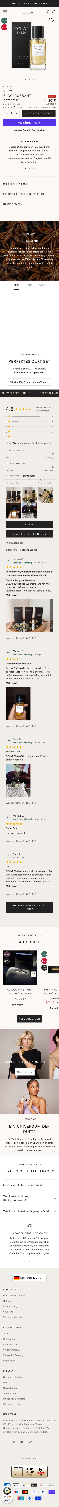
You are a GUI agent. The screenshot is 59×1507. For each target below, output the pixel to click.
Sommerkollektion (13, 1377)
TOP (16, 285)
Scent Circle (10, 1393)
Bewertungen (10, 1388)
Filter (29, 524)
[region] (29, 1239)
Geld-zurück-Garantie (14, 1295)
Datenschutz (10, 1339)
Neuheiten (25, 1072)
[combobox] (29, 1278)
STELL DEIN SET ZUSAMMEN (29, 382)
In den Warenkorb (39, 113)
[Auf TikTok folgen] (30, 1442)
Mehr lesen (11, 595)
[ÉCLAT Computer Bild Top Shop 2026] (29, 1471)
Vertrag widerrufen (13, 1317)
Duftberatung (10, 1306)
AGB (5, 1333)
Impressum (9, 1360)
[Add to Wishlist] (51, 20)
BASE (42, 285)
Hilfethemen (10, 1344)
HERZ (29, 285)
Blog (5, 1382)
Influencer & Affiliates (15, 1398)
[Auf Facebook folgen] (5, 1442)
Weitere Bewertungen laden (30, 907)
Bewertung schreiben (29, 534)
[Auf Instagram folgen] (13, 1442)
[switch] (7, 1500)
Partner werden (11, 1404)
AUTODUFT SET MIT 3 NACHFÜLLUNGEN (20, 991)
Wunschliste (10, 1311)
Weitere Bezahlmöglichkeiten (29, 130)
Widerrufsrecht (11, 1350)
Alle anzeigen (29, 1019)
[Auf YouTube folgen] (22, 1442)
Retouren (8, 1301)
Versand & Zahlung (13, 1355)
